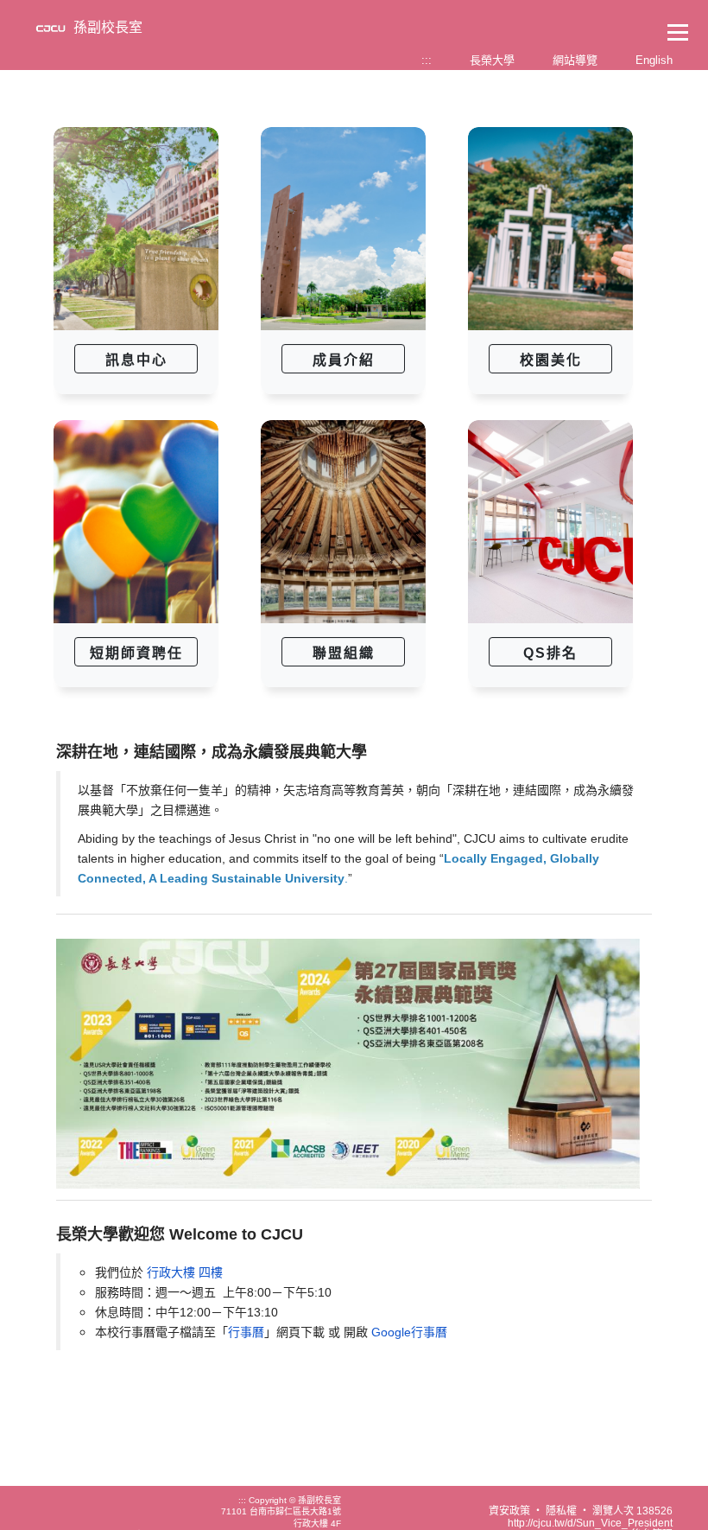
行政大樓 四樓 (185, 1272)
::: (426, 60)
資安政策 (509, 1511)
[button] (136, 358)
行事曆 (246, 1332)
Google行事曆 (409, 1332)
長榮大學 (492, 60)
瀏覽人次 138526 (632, 1511)
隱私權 (561, 1511)
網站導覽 (575, 60)
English (654, 60)
